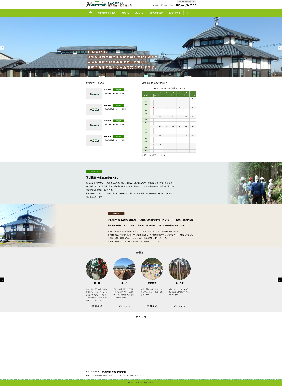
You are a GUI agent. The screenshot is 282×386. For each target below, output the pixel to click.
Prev (2, 48)
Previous (2, 280)
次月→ (182, 88)
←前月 (155, 88)
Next (280, 48)
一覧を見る (100, 83)
